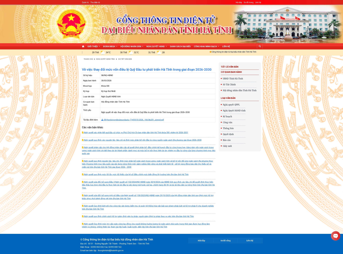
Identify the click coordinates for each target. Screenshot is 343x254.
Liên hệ (249, 240)
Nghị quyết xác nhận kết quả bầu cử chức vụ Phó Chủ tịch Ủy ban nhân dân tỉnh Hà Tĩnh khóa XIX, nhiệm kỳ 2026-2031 (135, 132)
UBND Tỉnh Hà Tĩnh (233, 78)
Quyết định (228, 134)
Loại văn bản (228, 98)
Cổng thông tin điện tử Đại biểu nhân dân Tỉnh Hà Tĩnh (216, 52)
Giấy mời (227, 146)
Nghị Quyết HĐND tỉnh (105, 59)
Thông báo (228, 128)
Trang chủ (88, 59)
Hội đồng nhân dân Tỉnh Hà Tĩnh (239, 90)
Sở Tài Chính (229, 84)
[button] (260, 46)
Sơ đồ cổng (226, 240)
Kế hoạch (227, 116)
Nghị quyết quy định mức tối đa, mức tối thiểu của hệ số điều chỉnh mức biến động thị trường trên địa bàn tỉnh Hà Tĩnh (136, 174)
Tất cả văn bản (229, 66)
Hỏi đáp (201, 240)
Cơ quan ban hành (231, 72)
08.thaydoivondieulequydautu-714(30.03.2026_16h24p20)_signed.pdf (133, 120)
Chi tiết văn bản (125, 59)
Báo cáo (227, 140)
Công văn (227, 122)
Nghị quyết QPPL (231, 104)
